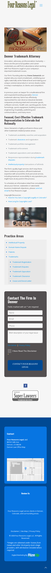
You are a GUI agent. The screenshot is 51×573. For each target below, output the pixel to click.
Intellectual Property (17, 242)
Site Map (24, 531)
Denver (35, 95)
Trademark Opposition (21, 271)
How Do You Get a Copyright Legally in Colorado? (27, 197)
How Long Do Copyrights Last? (20, 201)
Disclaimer (12, 345)
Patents (12, 252)
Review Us (25, 493)
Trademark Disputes (21, 267)
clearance (21, 139)
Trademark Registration (22, 262)
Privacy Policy (24, 345)
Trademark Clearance (21, 276)
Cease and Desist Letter (22, 281)
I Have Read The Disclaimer (24, 351)
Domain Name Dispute (17, 247)
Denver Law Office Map (16, 447)
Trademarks (13, 257)
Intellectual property (16, 164)
